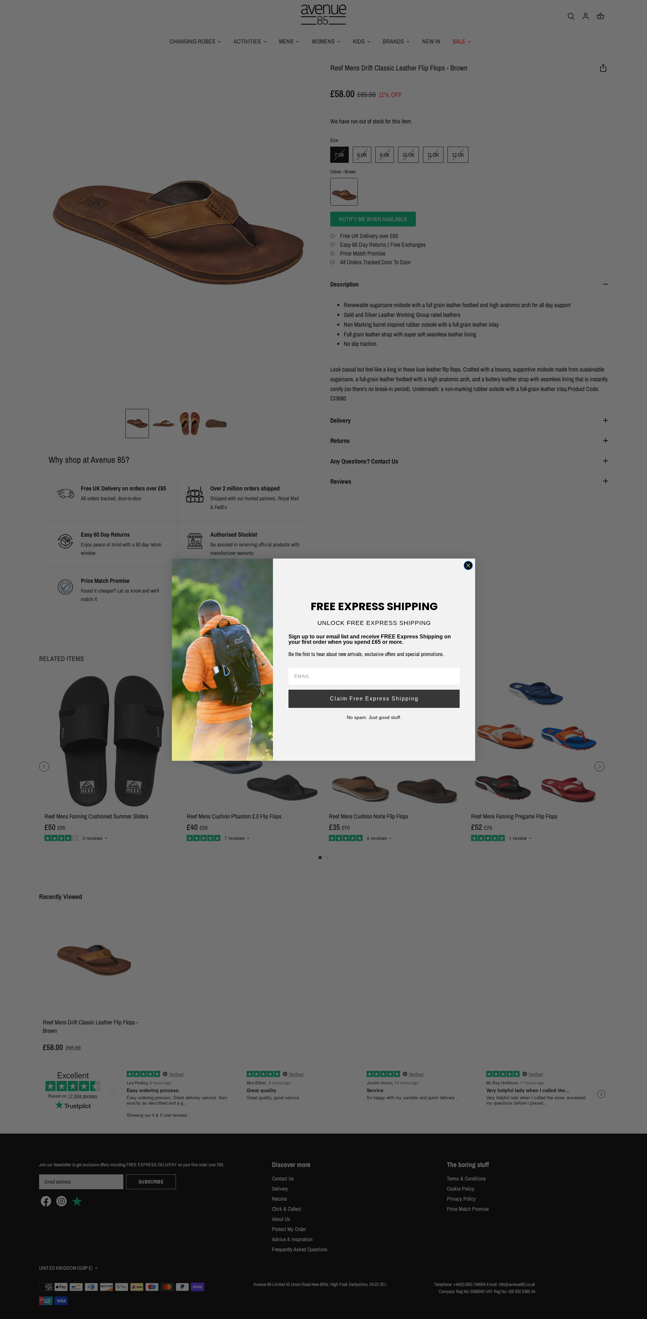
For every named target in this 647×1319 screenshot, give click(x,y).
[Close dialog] (468, 565)
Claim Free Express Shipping (374, 698)
